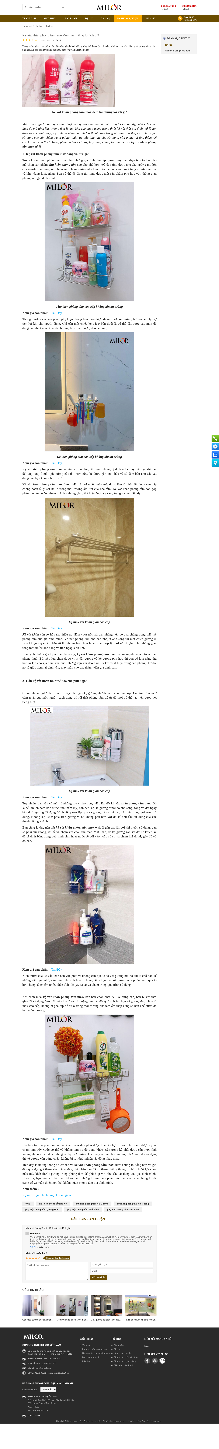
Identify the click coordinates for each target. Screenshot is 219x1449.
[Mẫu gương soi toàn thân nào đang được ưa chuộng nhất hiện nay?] (106, 1306)
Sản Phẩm (71, 18)
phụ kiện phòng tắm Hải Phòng (133, 1203)
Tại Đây (56, 313)
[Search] (63, 7)
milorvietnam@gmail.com (39, 1368)
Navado (59, 1421)
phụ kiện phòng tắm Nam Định (123, 1209)
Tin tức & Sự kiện (127, 18)
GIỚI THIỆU (50, 18)
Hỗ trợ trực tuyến (122, 1353)
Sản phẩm (118, 1345)
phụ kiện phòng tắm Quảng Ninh (42, 1209)
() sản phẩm (190, 20)
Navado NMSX (35, 1415)
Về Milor (86, 1345)
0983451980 (168, 5)
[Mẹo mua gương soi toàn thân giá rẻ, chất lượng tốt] (72, 1306)
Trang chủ (29, 18)
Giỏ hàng (189, 17)
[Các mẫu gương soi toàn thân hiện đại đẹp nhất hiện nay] (38, 1306)
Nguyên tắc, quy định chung (96, 1353)
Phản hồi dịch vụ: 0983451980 (42, 1363)
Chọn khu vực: (29, 1389)
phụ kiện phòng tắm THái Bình (83, 1209)
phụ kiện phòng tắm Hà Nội (53, 1203)
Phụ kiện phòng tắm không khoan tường (144, 1421)
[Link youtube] (147, 1361)
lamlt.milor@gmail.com (38, 1410)
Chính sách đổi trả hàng (125, 1357)
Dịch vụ (105, 18)
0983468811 (189, 5)
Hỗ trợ (116, 1339)
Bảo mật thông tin (90, 1357)
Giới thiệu (86, 1339)
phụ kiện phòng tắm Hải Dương (92, 1203)
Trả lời (33, 1247)
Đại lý (89, 18)
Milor (146, 1346)
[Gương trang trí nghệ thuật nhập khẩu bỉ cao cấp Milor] (109, 7)
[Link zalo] (162, 1361)
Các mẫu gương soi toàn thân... (37, 1319)
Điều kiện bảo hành (123, 1365)
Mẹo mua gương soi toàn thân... (72, 1319)
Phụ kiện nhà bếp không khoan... (141, 1319)
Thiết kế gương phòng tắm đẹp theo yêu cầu (83, 1421)
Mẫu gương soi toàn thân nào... (106, 1319)
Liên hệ (150, 18)
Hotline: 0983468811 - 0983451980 (44, 1358)
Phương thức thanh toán (94, 1349)
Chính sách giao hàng (124, 1361)
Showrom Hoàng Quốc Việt (42, 1396)
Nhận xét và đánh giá (36, 1253)
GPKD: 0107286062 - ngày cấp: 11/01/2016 (48, 1373)
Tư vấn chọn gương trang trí (114, 1421)
